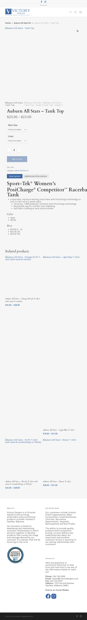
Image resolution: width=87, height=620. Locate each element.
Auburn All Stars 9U (22, 23)
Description (14, 176)
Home (8, 23)
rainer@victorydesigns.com (65, 578)
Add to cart (17, 159)
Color (11, 136)
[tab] (14, 176)
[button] (80, 12)
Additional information (36, 176)
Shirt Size (12, 125)
